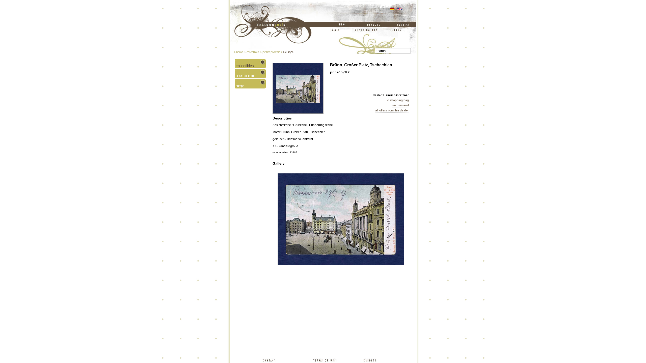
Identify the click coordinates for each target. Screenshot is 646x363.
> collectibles (252, 52)
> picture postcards (271, 52)
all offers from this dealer (392, 110)
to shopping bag (398, 100)
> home (238, 52)
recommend (400, 105)
